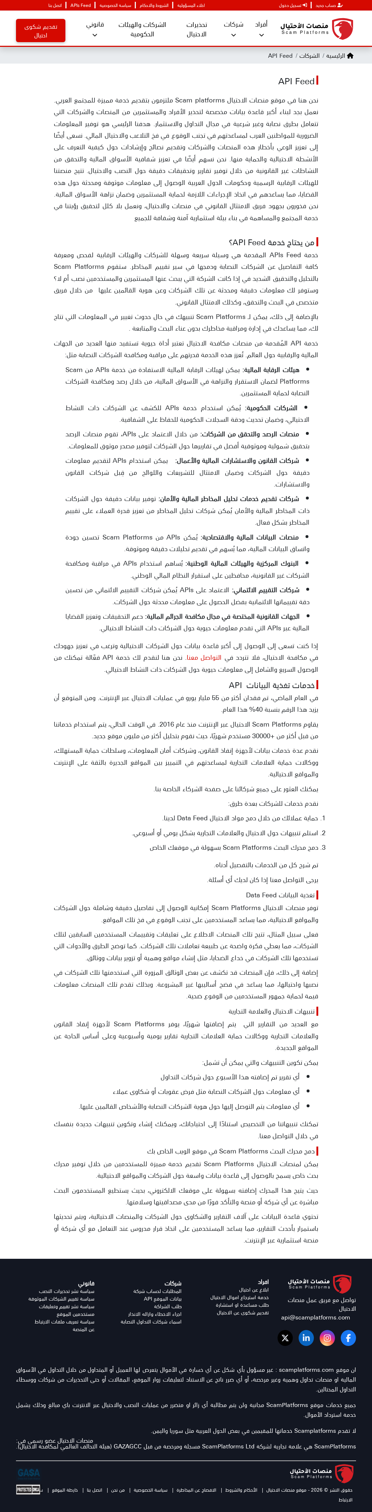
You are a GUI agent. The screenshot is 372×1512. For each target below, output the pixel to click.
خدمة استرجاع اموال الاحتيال (239, 1297)
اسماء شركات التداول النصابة (151, 1321)
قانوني (95, 24)
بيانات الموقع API (163, 1298)
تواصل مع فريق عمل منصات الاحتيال (322, 1304)
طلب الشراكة (168, 1306)
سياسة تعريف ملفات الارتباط (64, 1321)
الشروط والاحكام (154, 5)
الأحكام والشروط (241, 1489)
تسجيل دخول (290, 5)
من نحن (117, 1489)
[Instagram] (327, 1338)
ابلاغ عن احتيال (254, 1289)
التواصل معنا (204, 657)
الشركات (309, 55)
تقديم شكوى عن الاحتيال (243, 1312)
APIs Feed (80, 5)
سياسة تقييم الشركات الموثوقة (61, 1298)
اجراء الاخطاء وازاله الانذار (155, 1314)
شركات (233, 24)
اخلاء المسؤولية (191, 5)
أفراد (261, 24)
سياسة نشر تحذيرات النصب (66, 1291)
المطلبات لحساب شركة (157, 1291)
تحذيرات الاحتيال (196, 29)
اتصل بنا (55, 5)
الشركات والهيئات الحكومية (142, 29)
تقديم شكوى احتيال (40, 30)
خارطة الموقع (65, 1489)
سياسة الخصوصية (115, 5)
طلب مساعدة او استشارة (242, 1305)
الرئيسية (335, 55)
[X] (285, 1338)
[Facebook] (348, 1338)
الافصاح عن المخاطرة (195, 1489)
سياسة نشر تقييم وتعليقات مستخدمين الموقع (66, 1310)
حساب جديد (326, 5)
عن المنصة (83, 1329)
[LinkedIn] (306, 1338)
